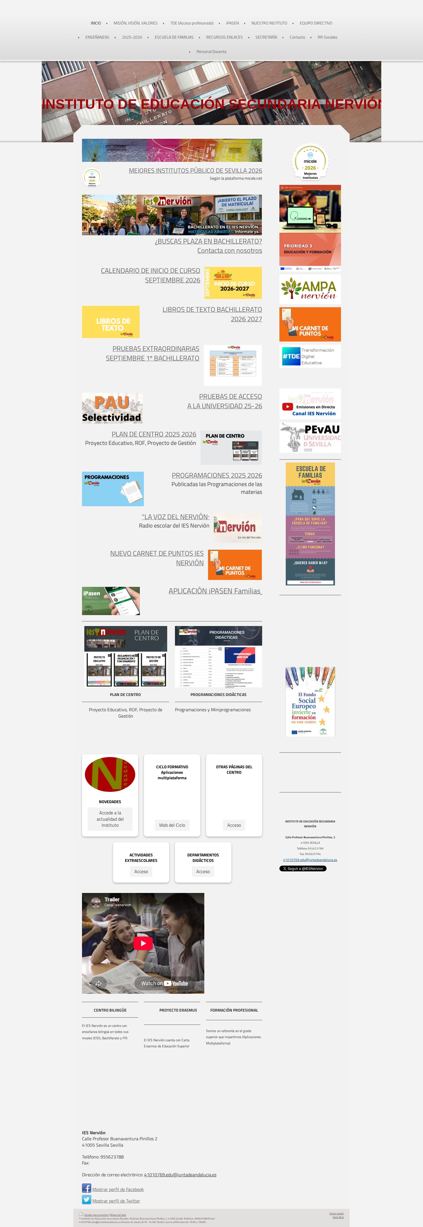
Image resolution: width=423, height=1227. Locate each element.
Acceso (234, 825)
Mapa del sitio (118, 1215)
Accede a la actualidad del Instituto (110, 818)
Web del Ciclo (172, 825)
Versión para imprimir (96, 1215)
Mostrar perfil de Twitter (116, 1200)
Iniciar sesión (336, 1213)
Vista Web (338, 1217)
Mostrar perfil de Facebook (118, 1189)
